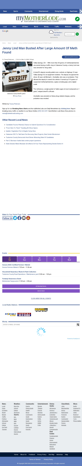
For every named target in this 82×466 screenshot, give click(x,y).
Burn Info (57, 35)
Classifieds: (65, 404)
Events (28, 406)
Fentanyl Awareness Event (11, 279)
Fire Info (28, 429)
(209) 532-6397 (43, 111)
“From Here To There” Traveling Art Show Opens (22, 128)
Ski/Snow (17, 412)
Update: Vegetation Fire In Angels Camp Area (21, 131)
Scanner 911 (76, 408)
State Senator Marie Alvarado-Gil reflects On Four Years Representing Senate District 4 (34, 144)
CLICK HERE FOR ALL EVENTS (41, 298)
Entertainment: (43, 404)
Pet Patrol (29, 427)
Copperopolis (54, 429)
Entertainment (43, 11)
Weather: (17, 404)
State (14, 26)
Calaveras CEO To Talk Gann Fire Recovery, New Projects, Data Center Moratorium (33, 134)
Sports (16, 11)
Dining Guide (59, 11)
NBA (15, 421)
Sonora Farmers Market (10, 267)
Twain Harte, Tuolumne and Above (54, 419)
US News (25, 26)
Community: (30, 404)
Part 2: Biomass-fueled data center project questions (23, 141)
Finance (52, 438)
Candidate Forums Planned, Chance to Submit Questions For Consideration (31, 125)
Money (46, 26)
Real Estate (73, 11)
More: (75, 404)
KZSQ (39, 421)
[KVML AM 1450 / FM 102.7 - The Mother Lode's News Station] (41, 309)
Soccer (16, 425)
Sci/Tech (4, 427)
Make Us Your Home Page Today (14, 214)
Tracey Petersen (14, 104)
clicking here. (65, 108)
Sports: (16, 415)
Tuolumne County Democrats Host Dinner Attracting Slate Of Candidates (30, 137)
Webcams (68, 26)
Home (16, 454)
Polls (39, 425)
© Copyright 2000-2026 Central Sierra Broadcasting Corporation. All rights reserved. (41, 463)
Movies (40, 406)
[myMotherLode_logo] (41, 18)
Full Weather (58, 32)
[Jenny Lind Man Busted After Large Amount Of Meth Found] (17, 91)
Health (28, 410)
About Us (23, 454)
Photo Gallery (77, 421)
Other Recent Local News (15, 120)
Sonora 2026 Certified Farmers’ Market (16, 265)
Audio (75, 406)
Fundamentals (54, 436)
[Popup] (77, 19)
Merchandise (65, 408)
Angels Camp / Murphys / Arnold (54, 425)
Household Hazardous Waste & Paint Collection (19, 272)
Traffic (56, 26)
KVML (39, 419)
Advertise (59, 454)
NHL (15, 423)
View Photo (18, 96)
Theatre (40, 408)
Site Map (51, 454)
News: (4, 404)
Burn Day (16, 406)
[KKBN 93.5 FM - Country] (24, 314)
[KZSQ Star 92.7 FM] (9, 314)
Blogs (27, 412)
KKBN (39, 423)
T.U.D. (75, 419)
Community (28, 11)
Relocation (53, 444)
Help (66, 454)
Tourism (4, 429)
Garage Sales (65, 421)
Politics (4, 419)
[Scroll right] (80, 11)
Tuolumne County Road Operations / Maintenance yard (20, 274)
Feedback (32, 454)
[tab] (9, 259)
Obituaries (5, 421)
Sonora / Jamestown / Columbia (53, 412)
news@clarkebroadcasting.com (12, 113)
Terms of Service (34, 459)
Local (5, 26)
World (36, 26)
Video (75, 412)
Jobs (62, 406)
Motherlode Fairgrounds (10, 281)
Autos (63, 410)
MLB (15, 419)
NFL (15, 417)
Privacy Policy (41, 454)
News (5, 11)
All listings (53, 408)
